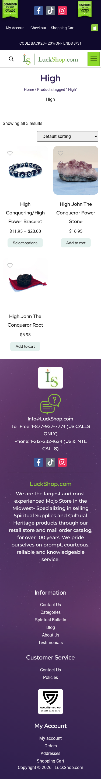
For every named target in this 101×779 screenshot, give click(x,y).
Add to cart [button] (75, 242)
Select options (25, 242)
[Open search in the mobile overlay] (11, 59)
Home (29, 89)
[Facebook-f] (38, 10)
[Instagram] (62, 10)
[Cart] (94, 27)
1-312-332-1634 (47, 441)
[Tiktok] (50, 10)
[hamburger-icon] (94, 59)
